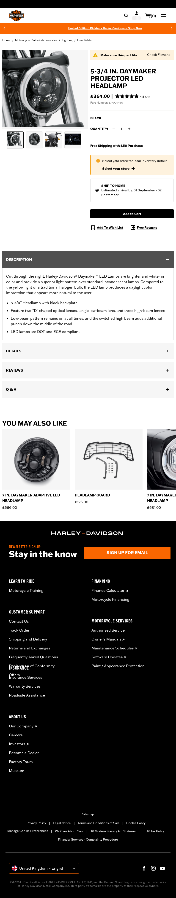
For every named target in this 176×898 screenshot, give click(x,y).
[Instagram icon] (153, 868)
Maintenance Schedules (112, 648)
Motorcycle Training (26, 590)
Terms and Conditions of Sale (98, 823)
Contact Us (19, 621)
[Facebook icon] (144, 868)
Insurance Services (25, 677)
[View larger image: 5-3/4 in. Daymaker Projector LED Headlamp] (45, 88)
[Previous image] (11, 89)
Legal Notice (62, 823)
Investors (17, 744)
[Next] (171, 28)
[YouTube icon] (162, 868)
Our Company (21, 726)
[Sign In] (136, 16)
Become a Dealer (24, 753)
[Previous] (4, 28)
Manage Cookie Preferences (27, 831)
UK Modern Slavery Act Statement (114, 831)
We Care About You (69, 831)
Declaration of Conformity (32, 666)
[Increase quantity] (129, 128)
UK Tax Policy (155, 831)
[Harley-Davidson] (88, 533)
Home (6, 40)
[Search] (126, 15)
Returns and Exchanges (29, 648)
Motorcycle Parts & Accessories (36, 40)
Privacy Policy (36, 823)
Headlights (84, 40)
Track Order (19, 630)
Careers (15, 735)
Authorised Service (108, 630)
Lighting (67, 40)
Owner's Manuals (106, 639)
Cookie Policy (136, 823)
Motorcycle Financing (110, 599)
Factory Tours (21, 761)
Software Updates (107, 657)
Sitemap (88, 814)
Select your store (115, 168)
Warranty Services (25, 686)
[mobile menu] (162, 15)
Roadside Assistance (27, 695)
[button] (132, 96)
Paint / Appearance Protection (118, 666)
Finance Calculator (107, 590)
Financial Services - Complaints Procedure (88, 839)
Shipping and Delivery (28, 639)
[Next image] (78, 89)
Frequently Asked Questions (33, 657)
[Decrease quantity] (113, 128)
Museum (16, 770)
